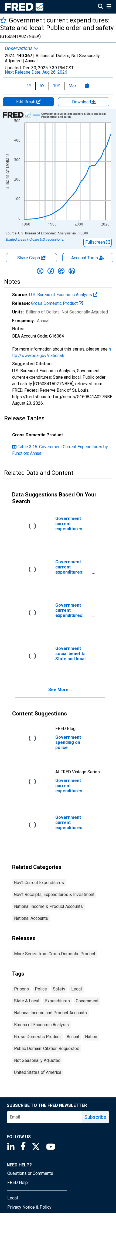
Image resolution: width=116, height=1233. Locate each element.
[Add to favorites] (3, 20)
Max (73, 85)
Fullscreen (95, 242)
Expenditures (57, 1000)
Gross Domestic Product (55, 303)
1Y (28, 85)
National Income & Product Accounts (48, 906)
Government (87, 1000)
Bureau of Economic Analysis (41, 1024)
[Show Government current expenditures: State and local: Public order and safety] (77, 115)
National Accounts (31, 918)
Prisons (21, 989)
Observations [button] (19, 48)
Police (41, 989)
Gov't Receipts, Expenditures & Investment (54, 894)
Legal (76, 989)
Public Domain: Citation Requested (46, 1048)
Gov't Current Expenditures (39, 882)
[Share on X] (40, 271)
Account (84, 257)
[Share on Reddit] (61, 271)
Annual (73, 1036)
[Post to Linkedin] (72, 271)
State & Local (26, 1000)
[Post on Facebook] (50, 271)
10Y (56, 85)
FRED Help (17, 1182)
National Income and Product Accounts (50, 1012)
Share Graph (29, 257)
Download (82, 101)
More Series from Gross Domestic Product (54, 953)
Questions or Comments (30, 1173)
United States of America (37, 1072)
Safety (59, 989)
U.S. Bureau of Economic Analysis (61, 294)
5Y (42, 85)
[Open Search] (100, 7)
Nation (91, 1036)
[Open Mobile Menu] (108, 7)
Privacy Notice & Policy (29, 1207)
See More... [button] (60, 689)
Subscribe (95, 1117)
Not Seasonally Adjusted (37, 1060)
